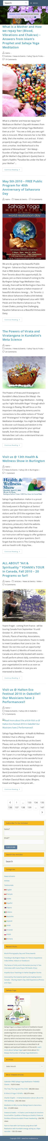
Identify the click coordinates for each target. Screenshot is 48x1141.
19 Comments (11, 59)
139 (29, 807)
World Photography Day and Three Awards (19, 953)
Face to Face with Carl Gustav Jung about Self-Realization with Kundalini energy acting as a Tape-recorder (22, 1128)
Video (39, 581)
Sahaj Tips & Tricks (35, 56)
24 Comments (11, 352)
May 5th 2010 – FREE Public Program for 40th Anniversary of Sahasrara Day (22, 187)
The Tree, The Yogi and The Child (16, 1089)
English (9, 890)
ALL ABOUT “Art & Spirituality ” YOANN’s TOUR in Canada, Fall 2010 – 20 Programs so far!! (23, 569)
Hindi (8, 925)
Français (9, 894)
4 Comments (10, 584)
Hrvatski (9, 930)
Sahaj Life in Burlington (29, 470)
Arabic (8, 898)
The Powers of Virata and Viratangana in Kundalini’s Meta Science (21, 335)
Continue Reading (13, 170)
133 (29, 802)
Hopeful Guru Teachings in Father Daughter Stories (22, 972)
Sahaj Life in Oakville (27, 711)
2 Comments (10, 714)
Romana (9, 939)
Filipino (9, 907)
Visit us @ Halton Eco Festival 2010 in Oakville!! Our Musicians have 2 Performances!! (21, 696)
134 (36, 802)
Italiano (9, 912)
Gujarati (9, 921)
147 (42, 807)
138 (23, 807)
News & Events (19, 56)
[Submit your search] (26, 3)
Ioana (7, 53)
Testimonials (8, 885)
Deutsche (9, 916)
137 (16, 807)
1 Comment (10, 473)
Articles (8, 56)
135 (42, 802)
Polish (8, 934)
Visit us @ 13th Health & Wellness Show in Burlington (23, 459)
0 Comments (37, 199)
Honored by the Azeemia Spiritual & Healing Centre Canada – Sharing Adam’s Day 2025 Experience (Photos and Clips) (24, 980)
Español (9, 903)
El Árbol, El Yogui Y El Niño (13, 1093)
